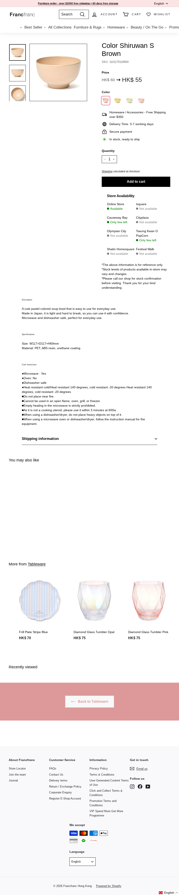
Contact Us (56, 774)
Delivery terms (58, 780)
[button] (168, 892)
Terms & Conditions (102, 774)
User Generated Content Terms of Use (109, 782)
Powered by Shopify (108, 886)
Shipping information (40, 439)
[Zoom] (58, 72)
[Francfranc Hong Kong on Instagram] (132, 786)
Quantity (108, 151)
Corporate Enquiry (60, 792)
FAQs (52, 768)
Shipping (107, 171)
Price (105, 72)
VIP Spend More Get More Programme (106, 813)
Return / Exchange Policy (65, 786)
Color (106, 92)
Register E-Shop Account (65, 798)
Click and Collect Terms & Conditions (106, 793)
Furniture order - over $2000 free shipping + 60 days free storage (78, 3)
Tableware (37, 564)
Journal (13, 780)
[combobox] (74, 14)
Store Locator (17, 768)
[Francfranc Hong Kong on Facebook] (140, 786)
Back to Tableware (92, 701)
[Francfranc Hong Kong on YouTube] (148, 786)
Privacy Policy (99, 768)
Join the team (17, 774)
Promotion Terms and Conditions (103, 803)
